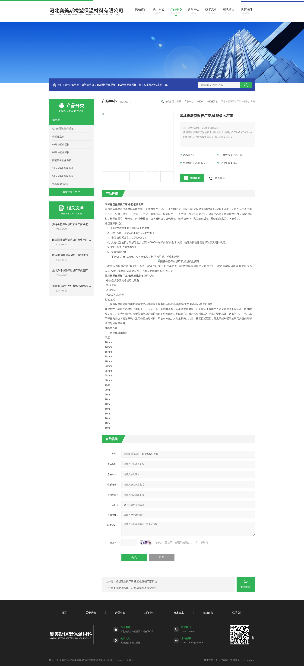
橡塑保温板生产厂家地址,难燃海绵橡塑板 (75, 286)
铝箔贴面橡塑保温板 (63, 128)
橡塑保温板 (58, 136)
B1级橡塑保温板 (60, 144)
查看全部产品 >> (72, 192)
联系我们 (237, 612)
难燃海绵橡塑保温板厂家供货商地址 (72, 270)
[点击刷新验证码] (146, 542)
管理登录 (235, 660)
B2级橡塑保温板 (60, 152)
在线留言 (208, 612)
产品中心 (188, 101)
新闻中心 (149, 612)
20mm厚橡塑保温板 (62, 168)
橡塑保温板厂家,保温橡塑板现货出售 (136, 587)
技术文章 (179, 612)
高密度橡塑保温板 (61, 160)
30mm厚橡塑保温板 (62, 176)
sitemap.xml (248, 660)
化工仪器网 (222, 660)
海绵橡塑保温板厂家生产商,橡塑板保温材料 (76, 224)
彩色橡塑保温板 (60, 184)
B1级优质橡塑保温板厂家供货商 (70, 255)
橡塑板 (56, 119)
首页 (179, 101)
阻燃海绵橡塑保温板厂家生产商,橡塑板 (74, 239)
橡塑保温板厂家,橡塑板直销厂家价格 (136, 581)
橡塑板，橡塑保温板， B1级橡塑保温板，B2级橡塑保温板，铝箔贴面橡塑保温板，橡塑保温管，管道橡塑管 (120, 84)
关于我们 (91, 612)
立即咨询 (195, 178)
